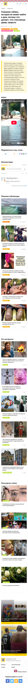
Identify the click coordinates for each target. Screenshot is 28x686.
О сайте (3, 667)
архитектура (7, 472)
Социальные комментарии (19, 185)
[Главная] (5, 4)
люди (5, 364)
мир (4, 555)
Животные (10, 8)
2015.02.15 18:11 (10, 179)
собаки (16, 30)
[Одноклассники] (14, 154)
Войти (13, 667)
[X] (20, 154)
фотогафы (6, 417)
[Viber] (22, 154)
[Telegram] (26, 154)
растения (6, 582)
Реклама (3, 664)
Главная (3, 8)
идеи (5, 528)
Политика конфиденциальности (13, 660)
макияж (5, 500)
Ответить (8, 183)
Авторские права (16, 664)
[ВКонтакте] (5, 154)
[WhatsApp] (24, 154)
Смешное (14, 29)
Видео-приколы (7, 30)
